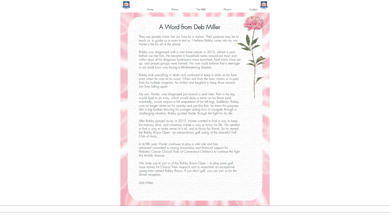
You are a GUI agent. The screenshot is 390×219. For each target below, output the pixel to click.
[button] (168, 10)
